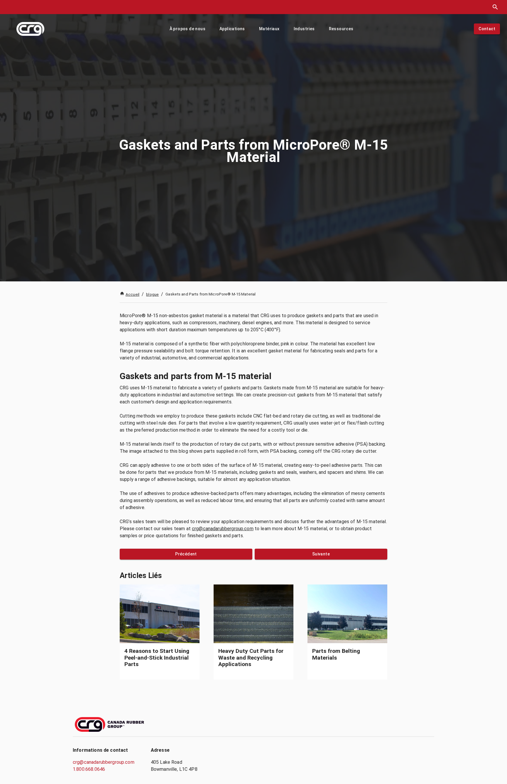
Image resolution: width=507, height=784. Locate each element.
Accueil (132, 294)
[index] (30, 29)
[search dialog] (495, 7)
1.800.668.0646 (89, 769)
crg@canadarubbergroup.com (223, 528)
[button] (187, 28)
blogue (152, 294)
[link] (160, 631)
